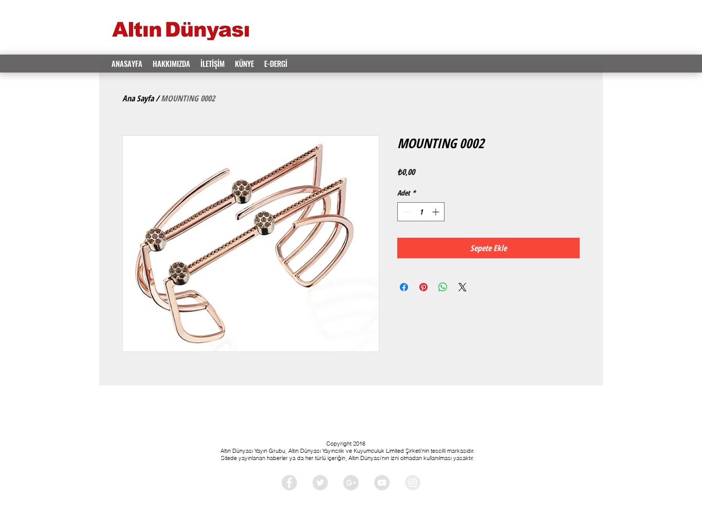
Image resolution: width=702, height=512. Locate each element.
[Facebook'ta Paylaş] (404, 287)
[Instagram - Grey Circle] (412, 482)
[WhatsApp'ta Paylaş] (443, 287)
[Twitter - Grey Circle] (320, 482)
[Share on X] (462, 287)
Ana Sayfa (138, 98)
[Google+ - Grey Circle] (351, 482)
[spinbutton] (421, 212)
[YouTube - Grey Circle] (382, 482)
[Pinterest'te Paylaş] (423, 287)
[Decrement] (405, 212)
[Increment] (436, 212)
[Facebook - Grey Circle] (289, 482)
